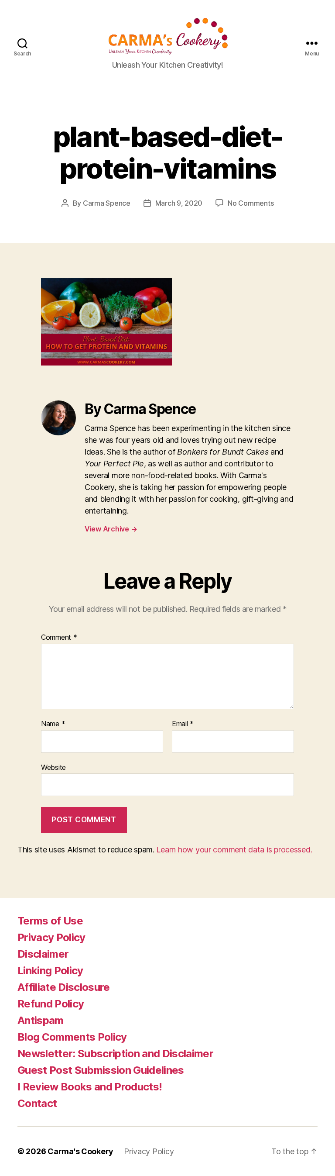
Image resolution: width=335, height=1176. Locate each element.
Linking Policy (50, 970)
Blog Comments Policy (72, 1037)
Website (53, 767)
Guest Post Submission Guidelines (100, 1070)
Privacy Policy (51, 937)
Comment (59, 637)
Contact (37, 1103)
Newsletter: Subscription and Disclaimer (115, 1053)
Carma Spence (106, 203)
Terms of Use (50, 920)
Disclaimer (42, 954)
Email (183, 724)
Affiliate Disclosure (63, 987)
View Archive (111, 528)
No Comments (250, 203)
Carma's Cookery (80, 1151)
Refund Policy (50, 1003)
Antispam (40, 1020)
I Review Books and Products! (89, 1086)
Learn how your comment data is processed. (234, 849)
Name (53, 724)
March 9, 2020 (179, 203)
